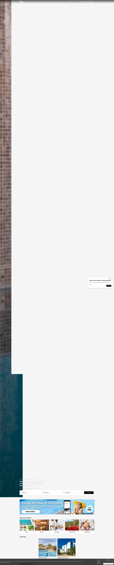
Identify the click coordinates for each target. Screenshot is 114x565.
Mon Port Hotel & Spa (43, 557)
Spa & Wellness (87, 531)
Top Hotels (23, 537)
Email (90, 284)
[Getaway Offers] (72, 525)
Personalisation (100, 563)
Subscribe (109, 285)
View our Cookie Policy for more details (5, 562)
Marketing (99, 562)
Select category (46, 492)
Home (21, 479)
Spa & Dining (57, 531)
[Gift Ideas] (42, 525)
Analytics (99, 561)
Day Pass (26, 531)
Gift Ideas (42, 531)
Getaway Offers (72, 531)
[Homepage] (22, 1)
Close (110, 278)
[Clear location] (38, 493)
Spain (25, 479)
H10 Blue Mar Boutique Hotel (63, 557)
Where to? (24, 492)
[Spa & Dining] (57, 525)
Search (89, 492)
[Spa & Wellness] (87, 525)
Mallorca (36, 479)
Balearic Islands (30, 479)
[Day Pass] (57, 506)
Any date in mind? (67, 492)
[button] (52, 493)
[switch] (82, 492)
